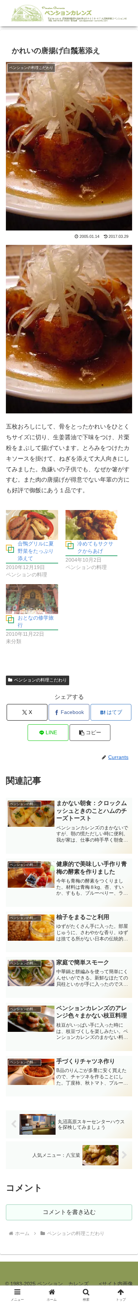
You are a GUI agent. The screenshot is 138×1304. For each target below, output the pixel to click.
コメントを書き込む (69, 1212)
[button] (90, 732)
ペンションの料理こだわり (40, 680)
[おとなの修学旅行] (32, 599)
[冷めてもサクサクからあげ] (92, 525)
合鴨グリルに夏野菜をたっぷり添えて (36, 551)
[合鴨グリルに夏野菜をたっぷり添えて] (32, 525)
